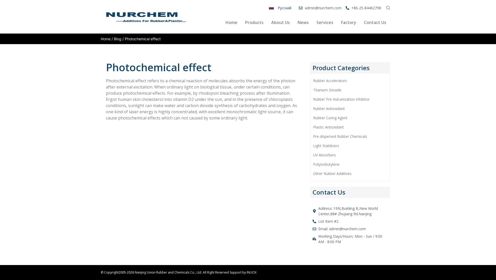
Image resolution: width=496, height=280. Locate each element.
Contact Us (375, 22)
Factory (348, 22)
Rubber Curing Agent (330, 117)
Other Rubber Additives (332, 173)
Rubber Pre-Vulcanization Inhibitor (341, 99)
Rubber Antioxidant (329, 108)
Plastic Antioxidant (328, 127)
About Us (280, 22)
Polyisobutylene (326, 164)
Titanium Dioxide (327, 89)
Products (254, 22)
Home (231, 22)
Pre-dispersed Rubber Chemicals (340, 136)
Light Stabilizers (326, 145)
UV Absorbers (324, 155)
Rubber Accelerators (330, 80)
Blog (117, 39)
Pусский (284, 7)
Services (324, 22)
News (303, 22)
